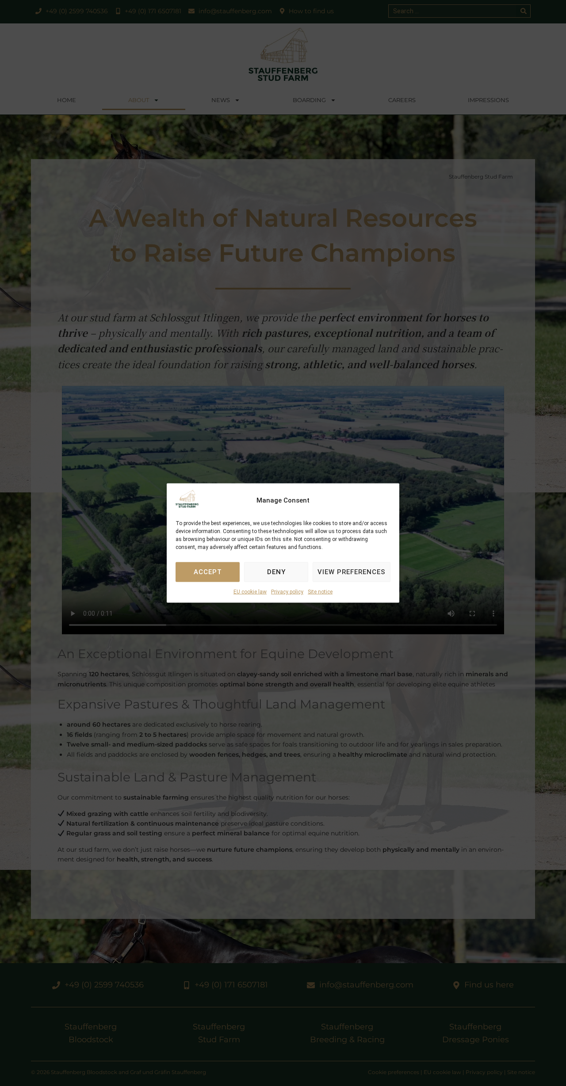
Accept (208, 572)
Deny (276, 572)
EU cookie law (250, 592)
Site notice (320, 592)
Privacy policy (287, 592)
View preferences (351, 572)
